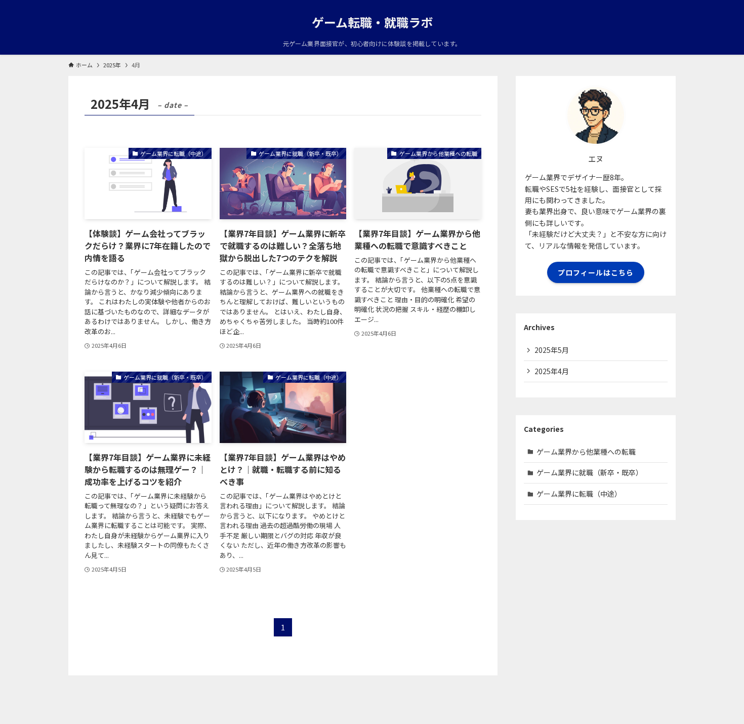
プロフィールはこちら (596, 272)
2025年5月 (551, 350)
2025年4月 (551, 371)
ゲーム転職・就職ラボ (372, 22)
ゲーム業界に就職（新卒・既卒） (589, 472)
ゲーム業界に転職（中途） (579, 494)
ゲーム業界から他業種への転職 (586, 452)
